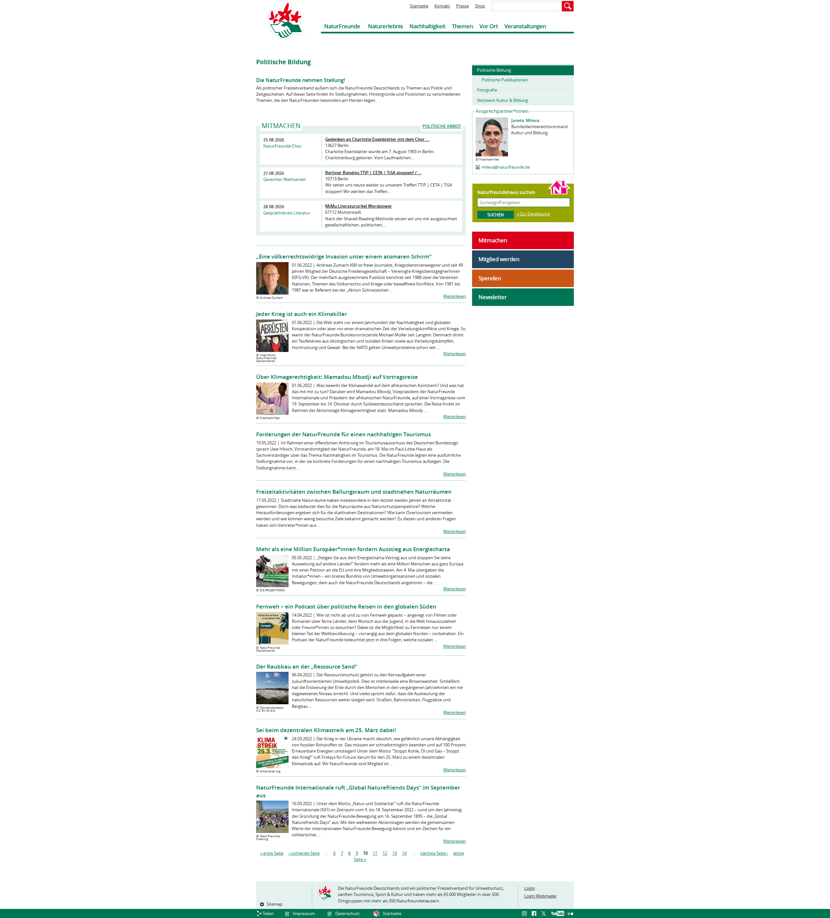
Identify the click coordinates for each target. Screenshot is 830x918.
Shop (480, 6)
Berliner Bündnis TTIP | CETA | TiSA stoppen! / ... (373, 172)
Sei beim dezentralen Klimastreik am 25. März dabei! (326, 730)
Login (529, 888)
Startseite (419, 6)
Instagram (525, 914)
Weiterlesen (454, 296)
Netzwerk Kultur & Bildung (502, 100)
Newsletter (493, 297)
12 (385, 853)
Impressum (304, 913)
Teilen (268, 913)
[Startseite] (280, 20)
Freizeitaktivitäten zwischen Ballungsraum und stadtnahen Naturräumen (354, 491)
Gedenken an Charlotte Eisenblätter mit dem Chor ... (377, 139)
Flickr (570, 914)
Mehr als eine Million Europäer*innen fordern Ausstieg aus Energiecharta (353, 549)
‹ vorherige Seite (304, 853)
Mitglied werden (499, 259)
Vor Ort (489, 26)
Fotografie (487, 90)
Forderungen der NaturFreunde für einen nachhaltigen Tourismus (343, 434)
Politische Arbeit (441, 126)
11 (375, 853)
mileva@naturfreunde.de (505, 167)
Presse (462, 6)
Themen (462, 26)
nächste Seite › (434, 853)
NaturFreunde (342, 26)
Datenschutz (347, 913)
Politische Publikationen (505, 80)
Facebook (535, 914)
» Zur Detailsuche (533, 214)
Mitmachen (493, 240)
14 (404, 853)
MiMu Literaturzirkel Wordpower (358, 206)
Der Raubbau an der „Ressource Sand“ (306, 666)
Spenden (490, 278)
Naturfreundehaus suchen (506, 192)
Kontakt (442, 6)
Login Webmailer (540, 896)
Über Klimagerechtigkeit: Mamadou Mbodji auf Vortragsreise (337, 376)
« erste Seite (271, 853)
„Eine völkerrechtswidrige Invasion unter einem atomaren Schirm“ (344, 256)
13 (394, 853)
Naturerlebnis (385, 26)
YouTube (557, 914)
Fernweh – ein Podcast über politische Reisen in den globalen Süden (346, 606)
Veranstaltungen (525, 26)
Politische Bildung (494, 70)
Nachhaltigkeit (427, 26)
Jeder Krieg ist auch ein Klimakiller (301, 314)
